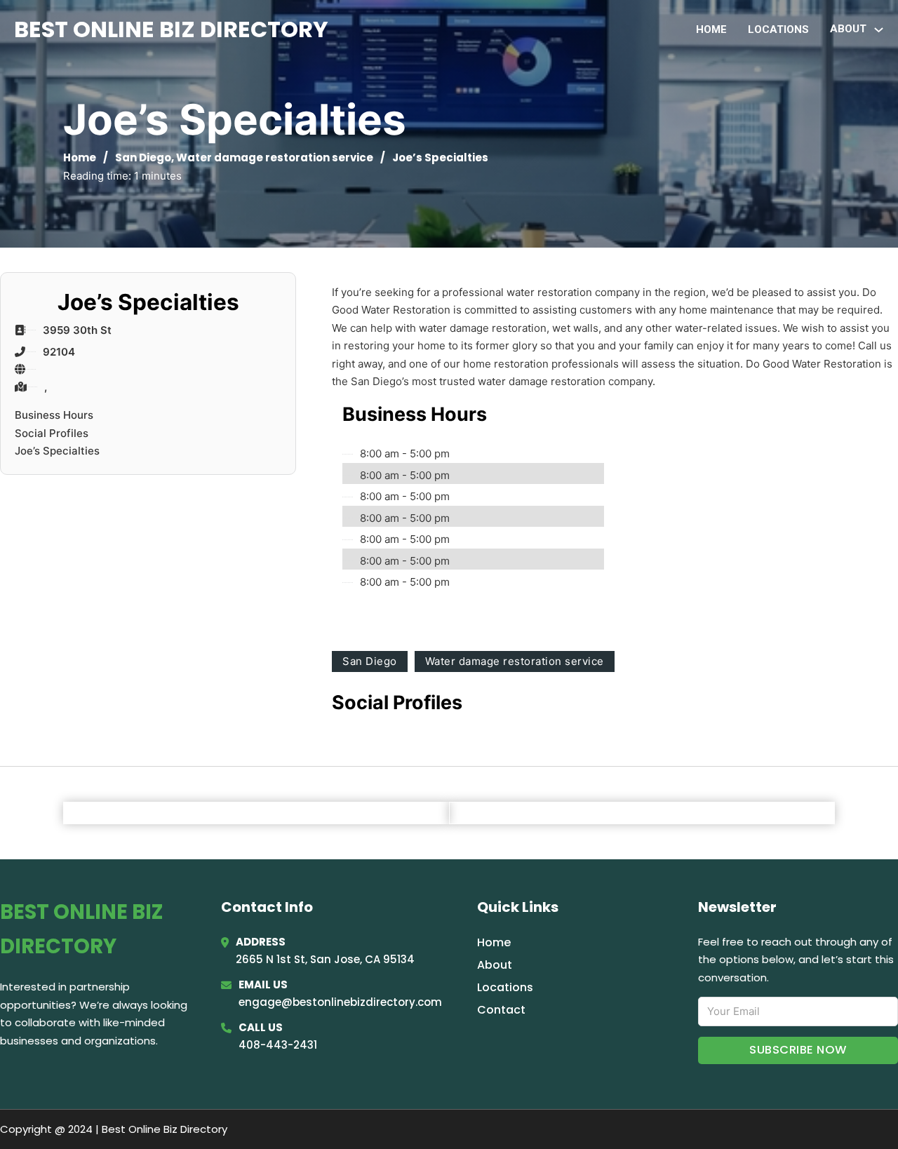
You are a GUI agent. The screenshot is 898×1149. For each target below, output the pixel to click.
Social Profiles (51, 433)
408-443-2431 (278, 1044)
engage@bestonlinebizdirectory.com (340, 1002)
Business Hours (54, 415)
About (494, 965)
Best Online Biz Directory (171, 29)
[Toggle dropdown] (878, 30)
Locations (778, 29)
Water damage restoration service (274, 157)
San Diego (143, 157)
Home (711, 29)
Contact (501, 1010)
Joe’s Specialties (57, 450)
